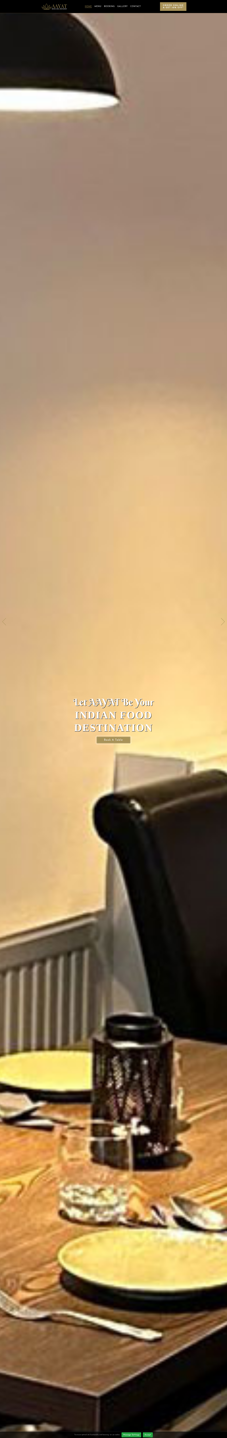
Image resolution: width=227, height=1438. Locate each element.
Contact (135, 6)
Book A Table (113, 740)
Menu (97, 6)
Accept (148, 1435)
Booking (109, 6)
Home (88, 6)
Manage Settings (131, 1435)
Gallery (122, 6)
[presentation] (6, 621)
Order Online (173, 6)
